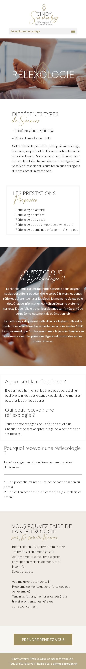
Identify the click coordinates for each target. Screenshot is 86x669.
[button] (43, 639)
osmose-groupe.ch (65, 663)
